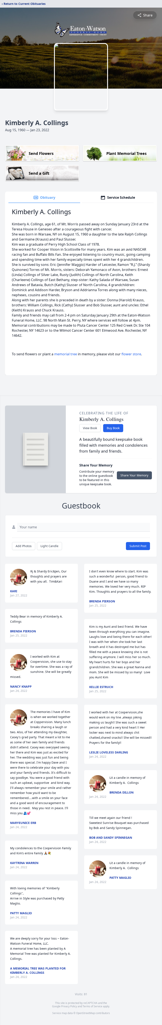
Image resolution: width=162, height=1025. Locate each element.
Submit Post (138, 546)
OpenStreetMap (85, 1013)
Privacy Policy (69, 1006)
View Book (90, 428)
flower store (131, 354)
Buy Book (113, 428)
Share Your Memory (134, 475)
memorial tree (65, 354)
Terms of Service (92, 1006)
